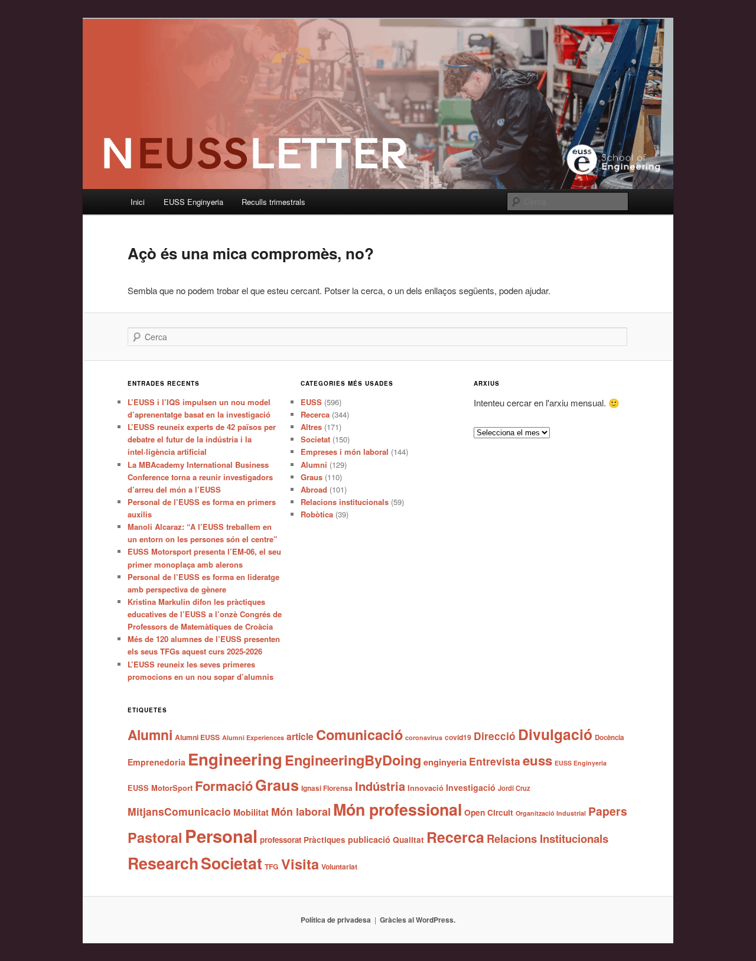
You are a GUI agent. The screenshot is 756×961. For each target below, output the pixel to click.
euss (537, 760)
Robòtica (317, 514)
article (300, 736)
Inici (138, 201)
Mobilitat (251, 812)
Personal (221, 835)
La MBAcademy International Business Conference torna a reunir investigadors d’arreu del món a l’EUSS (200, 477)
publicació (369, 839)
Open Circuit (488, 812)
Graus (311, 477)
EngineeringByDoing (353, 760)
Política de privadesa (336, 919)
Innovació (426, 788)
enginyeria (445, 761)
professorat (280, 839)
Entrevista (494, 761)
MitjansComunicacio (179, 811)
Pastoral (155, 837)
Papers (607, 811)
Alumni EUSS (197, 737)
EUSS (311, 402)
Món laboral (301, 811)
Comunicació (359, 734)
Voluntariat (339, 866)
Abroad (314, 489)
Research (163, 863)
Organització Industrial (551, 813)
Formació (224, 785)
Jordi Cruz (514, 788)
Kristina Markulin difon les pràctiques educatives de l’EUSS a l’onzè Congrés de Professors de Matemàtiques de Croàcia (205, 614)
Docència (609, 737)
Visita (300, 864)
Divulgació (555, 734)
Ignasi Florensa (327, 788)
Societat (315, 439)
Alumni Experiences (253, 737)
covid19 (458, 737)
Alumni (314, 464)
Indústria (380, 785)
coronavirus (423, 737)
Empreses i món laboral (345, 451)
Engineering (235, 758)
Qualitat (408, 839)
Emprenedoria (156, 762)
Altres (311, 426)
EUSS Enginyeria (193, 201)
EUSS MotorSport (160, 788)
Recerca (315, 414)
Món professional (397, 809)
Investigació (471, 787)
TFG (272, 866)
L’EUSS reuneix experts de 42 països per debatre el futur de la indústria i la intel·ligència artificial (202, 439)
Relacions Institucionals (547, 838)
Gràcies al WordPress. (417, 919)
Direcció (495, 735)
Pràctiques (325, 839)
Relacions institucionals (345, 501)
